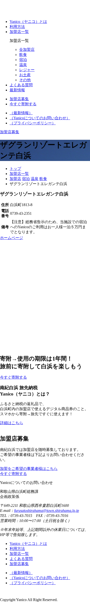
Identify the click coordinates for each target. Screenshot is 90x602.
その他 (25, 80)
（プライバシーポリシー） (33, 123)
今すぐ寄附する (13, 474)
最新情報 (17, 90)
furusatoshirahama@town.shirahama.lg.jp (46, 510)
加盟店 (15, 179)
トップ (15, 169)
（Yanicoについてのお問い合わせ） (40, 118)
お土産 (25, 75)
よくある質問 (21, 85)
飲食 (23, 55)
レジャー (27, 70)
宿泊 (23, 60)
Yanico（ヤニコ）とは (28, 22)
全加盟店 (27, 49)
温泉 (23, 65)
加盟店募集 (19, 564)
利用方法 (17, 27)
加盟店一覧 (19, 32)
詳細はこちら (11, 423)
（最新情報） (21, 113)
